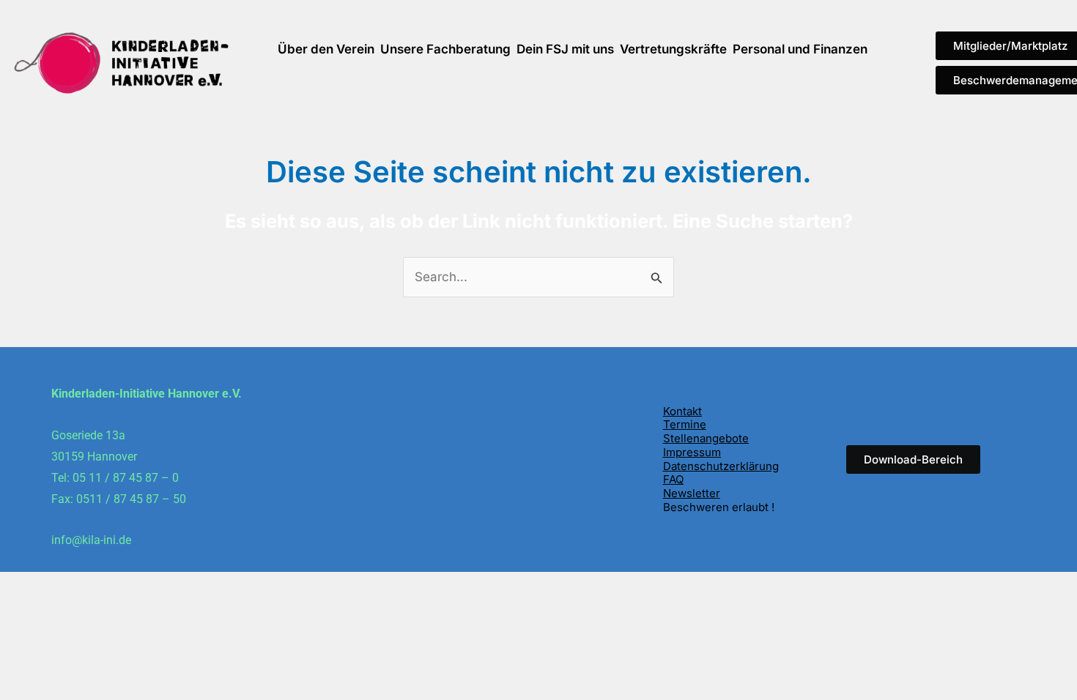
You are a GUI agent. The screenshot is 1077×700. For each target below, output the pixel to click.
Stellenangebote (706, 438)
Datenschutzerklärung (721, 466)
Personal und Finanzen (800, 49)
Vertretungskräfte (673, 49)
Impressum (692, 452)
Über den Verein (326, 49)
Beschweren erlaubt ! (718, 507)
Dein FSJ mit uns (565, 49)
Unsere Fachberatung (445, 49)
